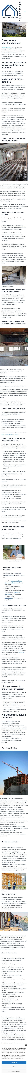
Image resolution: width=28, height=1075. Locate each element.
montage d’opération (16, 581)
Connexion (8, 594)
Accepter (14, 1062)
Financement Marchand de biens (10, 434)
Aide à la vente (9, 598)
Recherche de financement (12, 583)
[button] (25, 1045)
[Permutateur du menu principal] (24, 11)
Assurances (17, 592)
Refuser (14, 1067)
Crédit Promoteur (6, 47)
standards (21, 652)
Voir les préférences (14, 1071)
